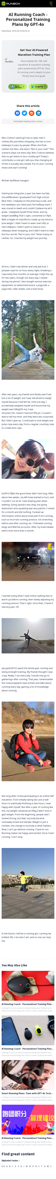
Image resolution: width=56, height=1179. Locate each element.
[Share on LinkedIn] (38, 113)
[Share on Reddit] (31, 113)
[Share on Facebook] (17, 113)
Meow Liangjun (21, 180)
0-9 (3, 1166)
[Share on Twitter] (24, 113)
